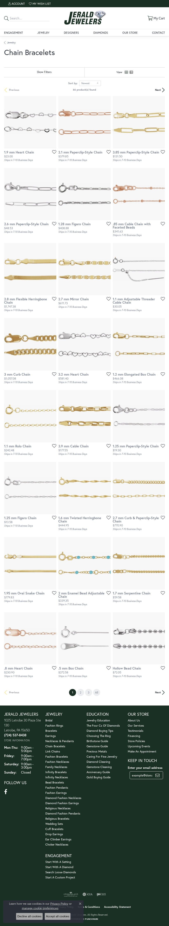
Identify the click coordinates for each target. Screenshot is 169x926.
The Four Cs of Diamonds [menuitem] (103, 725)
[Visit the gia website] (88, 894)
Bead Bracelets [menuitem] (54, 782)
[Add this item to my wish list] (53, 152)
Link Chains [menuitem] (52, 751)
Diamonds (100, 33)
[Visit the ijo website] (101, 894)
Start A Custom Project (60, 877)
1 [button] (74, 692)
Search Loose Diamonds (60, 872)
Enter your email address (145, 768)
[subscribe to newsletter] (157, 775)
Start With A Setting (58, 862)
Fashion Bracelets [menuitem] (56, 756)
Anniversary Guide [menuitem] (98, 772)
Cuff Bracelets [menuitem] (54, 829)
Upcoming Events (139, 746)
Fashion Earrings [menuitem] (56, 793)
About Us (134, 720)
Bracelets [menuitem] (51, 731)
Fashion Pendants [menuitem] (56, 787)
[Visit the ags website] (71, 894)
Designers (71, 33)
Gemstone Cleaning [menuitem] (99, 767)
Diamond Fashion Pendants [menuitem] (62, 813)
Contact (158, 33)
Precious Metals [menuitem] (97, 751)
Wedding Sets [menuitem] (54, 824)
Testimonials (135, 731)
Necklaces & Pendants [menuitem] (59, 741)
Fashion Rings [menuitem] (54, 725)
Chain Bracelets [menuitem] (55, 746)
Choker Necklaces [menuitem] (56, 844)
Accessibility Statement (117, 906)
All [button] (96, 692)
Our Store (130, 33)
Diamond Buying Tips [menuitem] (100, 731)
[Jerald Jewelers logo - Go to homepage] (84, 18)
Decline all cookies (29, 916)
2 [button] (80, 692)
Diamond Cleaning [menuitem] (98, 762)
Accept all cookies (57, 916)
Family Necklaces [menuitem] (56, 767)
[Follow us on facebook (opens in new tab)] (5, 791)
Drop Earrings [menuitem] (54, 834)
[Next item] (106, 122)
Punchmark (91, 919)
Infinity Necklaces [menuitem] (56, 777)
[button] (16, 3)
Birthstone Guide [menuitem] (97, 741)
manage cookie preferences (40, 908)
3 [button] (88, 692)
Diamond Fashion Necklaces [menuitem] (63, 798)
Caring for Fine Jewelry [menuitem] (102, 756)
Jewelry (43, 33)
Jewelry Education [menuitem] (98, 720)
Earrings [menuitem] (50, 736)
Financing (134, 736)
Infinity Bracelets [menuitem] (56, 772)
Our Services (136, 725)
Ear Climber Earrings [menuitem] (58, 839)
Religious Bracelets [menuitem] (57, 819)
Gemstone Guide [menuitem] (97, 746)
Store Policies (136, 741)
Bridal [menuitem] (49, 720)
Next (158, 90)
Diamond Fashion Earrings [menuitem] (62, 803)
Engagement (13, 33)
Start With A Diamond (59, 867)
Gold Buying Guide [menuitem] (98, 777)
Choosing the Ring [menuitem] (99, 736)
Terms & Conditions (89, 906)
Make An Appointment (142, 751)
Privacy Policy (59, 903)
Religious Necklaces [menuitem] (58, 808)
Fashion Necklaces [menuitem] (57, 762)
